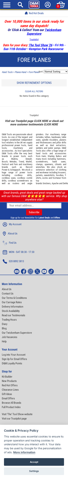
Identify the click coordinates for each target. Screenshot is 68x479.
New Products (9, 381)
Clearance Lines (10, 389)
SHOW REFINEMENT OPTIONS (34, 83)
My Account (15, 224)
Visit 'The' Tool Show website (17, 414)
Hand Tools (7, 72)
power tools (20, 145)
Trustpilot (34, 39)
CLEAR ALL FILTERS (34, 91)
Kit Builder (7, 376)
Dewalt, (29, 158)
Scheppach (15, 169)
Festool (5, 164)
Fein (16, 164)
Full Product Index (11, 407)
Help (4, 341)
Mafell (29, 161)
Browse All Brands (11, 402)
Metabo (13, 161)
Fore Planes (33, 72)
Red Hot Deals (36, 13)
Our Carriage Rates (12, 302)
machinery (18, 148)
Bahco (59, 156)
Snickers (47, 183)
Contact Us (7, 293)
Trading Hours (9, 319)
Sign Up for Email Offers (14, 359)
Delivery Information (12, 306)
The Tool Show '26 (40, 45)
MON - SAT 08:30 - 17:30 (21, 252)
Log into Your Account (13, 354)
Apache (55, 183)
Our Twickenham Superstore (17, 332)
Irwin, (44, 156)
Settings (34, 471)
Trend (21, 161)
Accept (34, 461)
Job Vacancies (9, 337)
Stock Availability (11, 311)
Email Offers (8, 398)
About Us (12, 233)
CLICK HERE (41, 121)
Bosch (5, 161)
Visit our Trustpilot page (14, 418)
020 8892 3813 (16, 261)
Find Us (13, 242)
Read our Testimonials (13, 315)
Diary (4, 324)
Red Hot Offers (10, 385)
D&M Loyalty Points (12, 363)
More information (24, 452)
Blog (4, 328)
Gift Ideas (7, 394)
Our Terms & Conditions (14, 298)
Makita (14, 158)
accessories (7, 150)
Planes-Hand (20, 72)
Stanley (51, 156)
